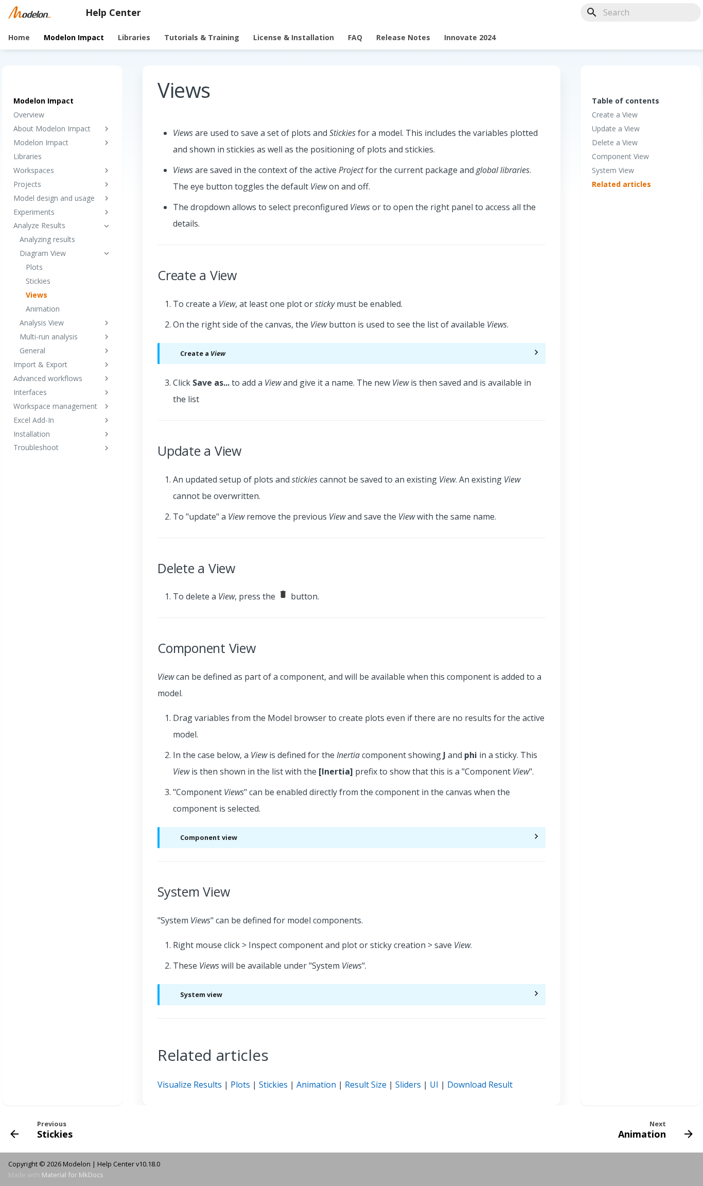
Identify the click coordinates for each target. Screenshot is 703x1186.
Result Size (365, 1084)
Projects (27, 184)
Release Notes (403, 37)
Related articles (621, 184)
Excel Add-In (33, 420)
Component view (208, 837)
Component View (620, 156)
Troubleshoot (36, 447)
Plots (34, 267)
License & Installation (293, 37)
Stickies (38, 281)
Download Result (480, 1084)
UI (434, 1084)
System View (613, 170)
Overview (28, 114)
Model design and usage (54, 198)
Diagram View (43, 253)
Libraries (134, 37)
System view (201, 994)
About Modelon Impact (52, 128)
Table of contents (625, 101)
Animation (43, 309)
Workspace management (55, 406)
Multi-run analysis (49, 336)
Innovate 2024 (470, 37)
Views (36, 295)
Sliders (408, 1084)
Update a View (616, 128)
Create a (202, 353)
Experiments (34, 212)
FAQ (355, 37)
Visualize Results (189, 1084)
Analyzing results (47, 239)
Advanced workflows (47, 378)
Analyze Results (39, 225)
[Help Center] (29, 12)
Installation (31, 434)
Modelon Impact (74, 37)
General (32, 350)
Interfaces (30, 392)
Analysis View (42, 323)
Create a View (615, 114)
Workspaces (33, 170)
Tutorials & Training (201, 37)
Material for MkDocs (72, 1174)
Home (19, 37)
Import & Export (40, 364)
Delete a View (615, 142)
